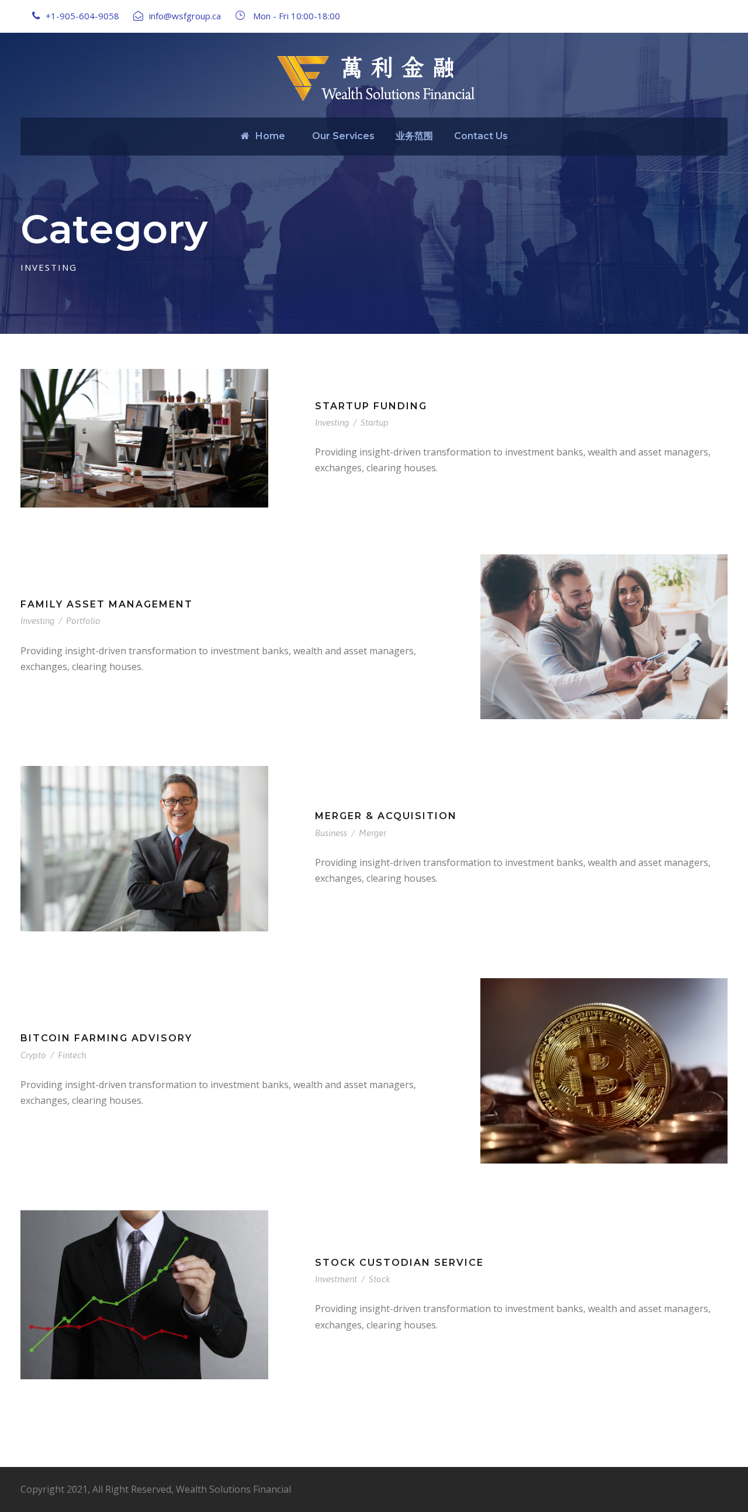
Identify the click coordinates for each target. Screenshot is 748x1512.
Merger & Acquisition (386, 815)
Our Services (343, 135)
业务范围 (414, 135)
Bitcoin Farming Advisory (106, 1038)
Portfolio (83, 621)
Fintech (72, 1055)
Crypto (33, 1055)
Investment (336, 1279)
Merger (372, 833)
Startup (375, 422)
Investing (332, 422)
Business (331, 833)
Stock (379, 1279)
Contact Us (481, 135)
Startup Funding (371, 406)
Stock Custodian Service (399, 1262)
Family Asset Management (106, 604)
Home (270, 135)
